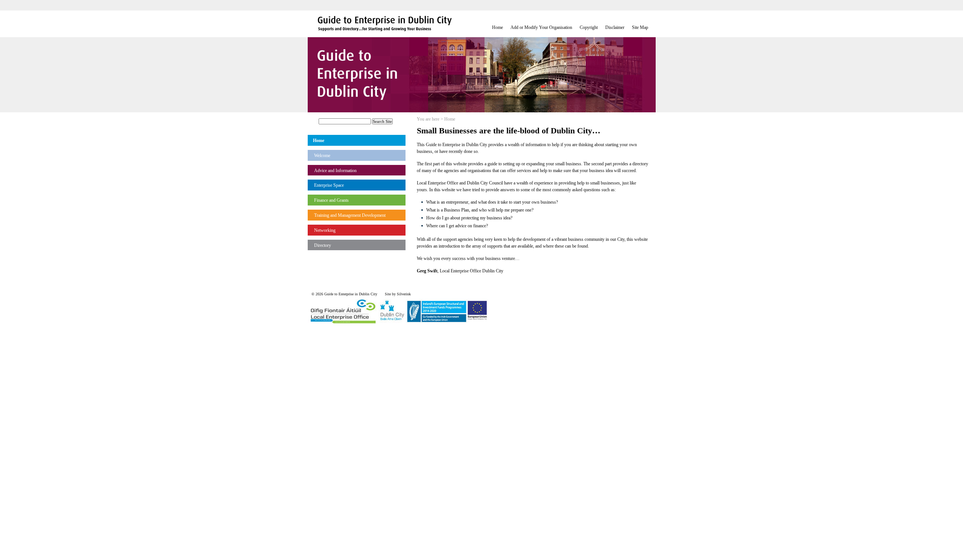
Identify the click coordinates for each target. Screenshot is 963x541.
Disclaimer (614, 27)
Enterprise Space (329, 185)
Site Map (640, 27)
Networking (325, 230)
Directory (322, 245)
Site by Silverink (398, 294)
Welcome (322, 155)
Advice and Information (335, 170)
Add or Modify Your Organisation (541, 27)
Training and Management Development (350, 215)
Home (497, 27)
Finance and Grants (331, 200)
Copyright (589, 27)
